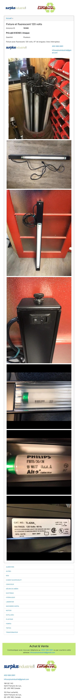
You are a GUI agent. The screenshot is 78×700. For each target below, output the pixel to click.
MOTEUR (8, 610)
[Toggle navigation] (69, 8)
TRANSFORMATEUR (12, 632)
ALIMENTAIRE (10, 567)
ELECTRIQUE (10, 593)
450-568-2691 (57, 46)
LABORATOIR (10, 602)
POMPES (8, 623)
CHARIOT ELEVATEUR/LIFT (14, 580)
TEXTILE (8, 628)
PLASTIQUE (9, 619)
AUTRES (8, 571)
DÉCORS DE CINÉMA (12, 588)
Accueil (9, 18)
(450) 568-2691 (47, 650)
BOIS (7, 575)
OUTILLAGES (10, 615)
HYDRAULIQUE (10, 597)
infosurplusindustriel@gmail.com (42, 652)
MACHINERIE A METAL (12, 606)
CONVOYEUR (10, 584)
